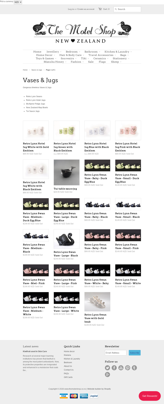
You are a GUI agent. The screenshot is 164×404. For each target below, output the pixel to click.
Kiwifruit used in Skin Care (35, 351)
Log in (71, 9)
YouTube (120, 367)
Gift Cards (68, 377)
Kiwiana (67, 355)
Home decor (69, 351)
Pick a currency (7, 1)
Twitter (107, 367)
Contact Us (69, 370)
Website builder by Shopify (99, 389)
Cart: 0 (106, 9)
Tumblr (134, 367)
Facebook (114, 367)
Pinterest (127, 367)
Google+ (107, 374)
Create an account (85, 9)
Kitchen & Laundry (72, 359)
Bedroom (68, 362)
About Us (68, 366)
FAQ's (66, 373)
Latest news (30, 346)
